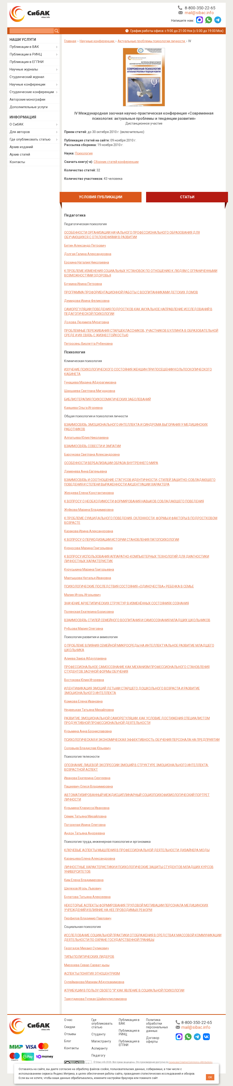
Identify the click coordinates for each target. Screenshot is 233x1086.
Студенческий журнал (27, 77)
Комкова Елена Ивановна (83, 701)
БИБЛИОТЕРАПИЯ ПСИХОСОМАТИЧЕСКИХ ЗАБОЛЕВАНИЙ (107, 399)
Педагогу (98, 1055)
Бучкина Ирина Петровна (83, 284)
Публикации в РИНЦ (26, 54)
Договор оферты (152, 1039)
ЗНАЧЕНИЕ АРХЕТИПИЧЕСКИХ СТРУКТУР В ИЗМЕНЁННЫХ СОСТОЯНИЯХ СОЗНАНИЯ (126, 603)
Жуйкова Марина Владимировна (89, 510)
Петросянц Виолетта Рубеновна (88, 343)
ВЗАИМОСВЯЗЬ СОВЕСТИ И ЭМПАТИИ (92, 446)
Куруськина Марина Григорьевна (89, 569)
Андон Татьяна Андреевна (84, 833)
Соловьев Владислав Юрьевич (87, 748)
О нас (68, 1020)
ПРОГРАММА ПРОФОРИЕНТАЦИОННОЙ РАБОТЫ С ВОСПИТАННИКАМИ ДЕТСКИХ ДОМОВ (131, 292)
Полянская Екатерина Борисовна (89, 611)
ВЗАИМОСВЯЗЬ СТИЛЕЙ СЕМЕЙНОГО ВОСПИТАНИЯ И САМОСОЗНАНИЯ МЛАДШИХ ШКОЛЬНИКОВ (137, 620)
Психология (84, 153)
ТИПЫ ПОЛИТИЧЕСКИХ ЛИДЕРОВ (89, 956)
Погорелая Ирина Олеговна (85, 825)
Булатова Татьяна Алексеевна (87, 897)
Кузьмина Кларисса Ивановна (86, 808)
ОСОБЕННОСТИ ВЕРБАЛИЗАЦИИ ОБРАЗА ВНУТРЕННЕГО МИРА (111, 463)
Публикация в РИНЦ (129, 1032)
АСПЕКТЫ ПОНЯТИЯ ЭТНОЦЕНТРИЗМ (92, 973)
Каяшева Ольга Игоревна (83, 408)
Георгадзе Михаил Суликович (86, 948)
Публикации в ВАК (24, 47)
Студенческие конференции (32, 92)
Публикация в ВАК (129, 1021)
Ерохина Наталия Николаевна (86, 262)
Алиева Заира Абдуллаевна (85, 658)
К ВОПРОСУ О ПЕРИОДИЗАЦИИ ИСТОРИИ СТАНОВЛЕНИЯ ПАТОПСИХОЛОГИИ (121, 539)
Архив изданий (21, 147)
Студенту (98, 1034)
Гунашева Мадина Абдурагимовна (90, 382)
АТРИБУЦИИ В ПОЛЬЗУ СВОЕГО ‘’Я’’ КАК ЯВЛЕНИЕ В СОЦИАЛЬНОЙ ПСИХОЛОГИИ (124, 990)
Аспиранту (99, 1048)
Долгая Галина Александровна (87, 254)
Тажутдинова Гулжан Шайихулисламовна (95, 999)
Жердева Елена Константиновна (89, 493)
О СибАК (16, 124)
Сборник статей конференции (116, 162)
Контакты (17, 162)
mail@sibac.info (199, 12)
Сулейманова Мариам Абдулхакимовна (94, 982)
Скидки (69, 1027)
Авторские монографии (27, 99)
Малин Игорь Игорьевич (82, 595)
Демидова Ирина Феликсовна (86, 301)
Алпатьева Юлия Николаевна (86, 437)
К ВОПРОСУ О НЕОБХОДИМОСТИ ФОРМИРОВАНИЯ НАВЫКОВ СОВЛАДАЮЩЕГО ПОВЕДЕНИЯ (134, 501)
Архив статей (20, 154)
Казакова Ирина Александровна (88, 531)
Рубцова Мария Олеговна (83, 628)
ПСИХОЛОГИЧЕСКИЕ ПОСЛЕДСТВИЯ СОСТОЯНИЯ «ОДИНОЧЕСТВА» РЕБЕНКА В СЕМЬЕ (129, 586)
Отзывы (70, 1034)
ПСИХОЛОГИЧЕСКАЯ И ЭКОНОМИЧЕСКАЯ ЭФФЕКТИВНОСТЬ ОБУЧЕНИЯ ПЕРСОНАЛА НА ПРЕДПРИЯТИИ (142, 739)
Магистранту (101, 1041)
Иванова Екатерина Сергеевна (87, 778)
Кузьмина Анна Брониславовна (88, 731)
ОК (210, 1077)
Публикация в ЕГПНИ (26, 62)
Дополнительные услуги (29, 107)
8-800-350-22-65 (200, 7)
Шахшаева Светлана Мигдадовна (89, 391)
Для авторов (20, 132)
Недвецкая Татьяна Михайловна (89, 710)
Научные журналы (24, 69)
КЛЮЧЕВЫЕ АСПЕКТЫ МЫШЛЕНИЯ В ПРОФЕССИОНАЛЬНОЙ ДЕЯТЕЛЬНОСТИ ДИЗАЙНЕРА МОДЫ (137, 850)
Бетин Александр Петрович (85, 245)
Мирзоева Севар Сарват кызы (86, 965)
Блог (67, 1041)
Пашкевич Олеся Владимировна (88, 786)
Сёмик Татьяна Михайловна (85, 816)
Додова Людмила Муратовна (86, 322)
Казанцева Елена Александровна (89, 858)
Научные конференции (27, 84)
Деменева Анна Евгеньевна (85, 471)
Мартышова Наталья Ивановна (87, 578)
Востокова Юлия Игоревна (84, 680)
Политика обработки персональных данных (157, 1025)
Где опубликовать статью (30, 139)
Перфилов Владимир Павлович (87, 918)
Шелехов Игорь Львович (82, 888)
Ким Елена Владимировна (84, 880)
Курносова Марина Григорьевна (88, 548)
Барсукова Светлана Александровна (92, 454)
